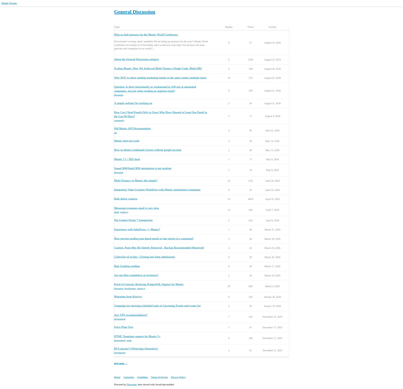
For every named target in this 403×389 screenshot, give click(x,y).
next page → (121, 363)
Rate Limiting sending (127, 266)
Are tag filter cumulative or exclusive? (136, 275)
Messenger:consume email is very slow (136, 208)
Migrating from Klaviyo (128, 296)
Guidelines (142, 377)
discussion (118, 95)
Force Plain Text (123, 327)
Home (117, 377)
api (115, 133)
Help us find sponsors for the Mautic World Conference (146, 34)
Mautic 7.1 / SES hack (127, 159)
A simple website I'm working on (133, 103)
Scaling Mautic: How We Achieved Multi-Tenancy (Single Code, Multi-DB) (158, 68)
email (116, 212)
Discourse (132, 384)
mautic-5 (124, 212)
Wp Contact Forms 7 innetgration (133, 220)
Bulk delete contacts (125, 198)
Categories (128, 377)
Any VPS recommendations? (130, 315)
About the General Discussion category (136, 59)
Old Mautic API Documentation (132, 128)
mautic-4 (141, 288)
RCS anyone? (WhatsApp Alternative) (136, 348)
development (130, 288)
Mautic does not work (126, 140)
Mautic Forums (9, 3)
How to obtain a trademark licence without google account (147, 149)
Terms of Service (159, 377)
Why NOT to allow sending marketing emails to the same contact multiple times (160, 77)
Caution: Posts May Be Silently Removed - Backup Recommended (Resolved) (159, 247)
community (119, 120)
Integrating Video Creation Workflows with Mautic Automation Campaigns (157, 189)
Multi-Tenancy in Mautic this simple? (135, 180)
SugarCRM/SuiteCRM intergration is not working (142, 168)
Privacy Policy (178, 377)
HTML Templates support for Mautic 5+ (137, 336)
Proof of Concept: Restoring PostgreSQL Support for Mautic (149, 284)
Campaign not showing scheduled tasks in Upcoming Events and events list (157, 305)
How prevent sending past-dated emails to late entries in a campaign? (153, 238)
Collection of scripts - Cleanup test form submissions (144, 256)
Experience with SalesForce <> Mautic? (137, 229)
